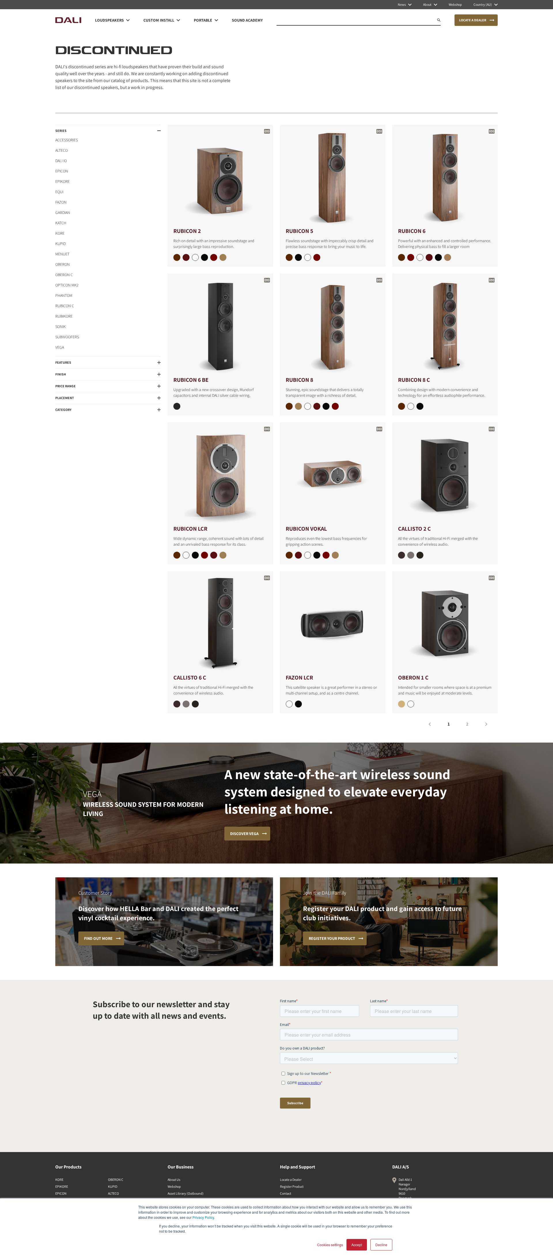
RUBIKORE (64, 316)
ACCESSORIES (66, 140)
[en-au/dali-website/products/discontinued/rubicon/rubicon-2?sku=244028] (176, 257)
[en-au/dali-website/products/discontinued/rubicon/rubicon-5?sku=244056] (316, 257)
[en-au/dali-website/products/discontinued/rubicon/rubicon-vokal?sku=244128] (289, 555)
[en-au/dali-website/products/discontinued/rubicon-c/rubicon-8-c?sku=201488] (401, 406)
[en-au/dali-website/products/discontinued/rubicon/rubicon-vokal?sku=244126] (326, 555)
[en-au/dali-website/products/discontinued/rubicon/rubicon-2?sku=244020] (195, 257)
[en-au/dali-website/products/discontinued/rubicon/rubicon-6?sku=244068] (401, 257)
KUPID (60, 243)
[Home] (68, 20)
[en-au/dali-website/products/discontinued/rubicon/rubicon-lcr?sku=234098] (222, 555)
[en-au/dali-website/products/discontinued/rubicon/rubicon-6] (445, 175)
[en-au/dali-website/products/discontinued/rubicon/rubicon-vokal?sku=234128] (335, 555)
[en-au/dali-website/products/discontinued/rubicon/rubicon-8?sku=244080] (307, 406)
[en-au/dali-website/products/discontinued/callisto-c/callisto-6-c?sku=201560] (186, 704)
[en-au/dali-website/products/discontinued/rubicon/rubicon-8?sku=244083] (326, 406)
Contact (285, 1193)
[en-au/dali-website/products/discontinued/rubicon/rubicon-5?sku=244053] (298, 257)
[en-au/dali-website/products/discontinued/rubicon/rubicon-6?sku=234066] (429, 257)
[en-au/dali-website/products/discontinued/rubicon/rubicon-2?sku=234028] (222, 257)
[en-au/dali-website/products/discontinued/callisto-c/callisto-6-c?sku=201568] (176, 704)
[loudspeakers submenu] (128, 20)
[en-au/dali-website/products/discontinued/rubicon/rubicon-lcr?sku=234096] (213, 555)
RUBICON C (64, 305)
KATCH (60, 222)
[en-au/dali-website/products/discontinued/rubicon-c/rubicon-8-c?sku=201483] (419, 406)
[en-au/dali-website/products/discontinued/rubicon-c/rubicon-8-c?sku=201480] (410, 406)
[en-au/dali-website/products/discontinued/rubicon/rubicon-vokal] (332, 473)
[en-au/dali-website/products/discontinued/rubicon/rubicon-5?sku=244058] (289, 257)
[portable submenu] (216, 20)
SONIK (60, 326)
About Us (174, 1179)
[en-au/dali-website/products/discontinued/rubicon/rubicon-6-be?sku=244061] (176, 406)
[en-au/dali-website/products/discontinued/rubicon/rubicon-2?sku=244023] (204, 257)
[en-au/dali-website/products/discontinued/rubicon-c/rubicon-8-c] (445, 324)
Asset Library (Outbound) (186, 1193)
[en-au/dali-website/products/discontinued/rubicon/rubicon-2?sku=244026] (213, 257)
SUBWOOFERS (67, 336)
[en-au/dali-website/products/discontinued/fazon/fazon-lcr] (332, 622)
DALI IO (61, 160)
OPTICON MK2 (67, 285)
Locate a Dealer (291, 1179)
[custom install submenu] (178, 20)
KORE (60, 233)
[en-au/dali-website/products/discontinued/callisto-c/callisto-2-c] (445, 473)
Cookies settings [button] (330, 1244)
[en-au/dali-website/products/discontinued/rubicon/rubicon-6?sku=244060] (419, 257)
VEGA (59, 347)
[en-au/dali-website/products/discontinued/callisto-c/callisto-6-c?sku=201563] (195, 704)
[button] (108, 130)
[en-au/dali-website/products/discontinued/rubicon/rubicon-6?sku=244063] (438, 257)
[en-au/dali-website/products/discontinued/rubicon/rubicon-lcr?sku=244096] (204, 555)
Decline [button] (381, 1244)
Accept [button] (356, 1244)
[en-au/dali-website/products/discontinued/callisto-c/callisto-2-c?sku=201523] (419, 555)
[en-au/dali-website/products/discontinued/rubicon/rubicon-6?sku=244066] (410, 257)
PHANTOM (63, 295)
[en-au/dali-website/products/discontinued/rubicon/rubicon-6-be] (220, 324)
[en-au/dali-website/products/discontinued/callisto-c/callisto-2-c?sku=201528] (401, 555)
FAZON (61, 202)
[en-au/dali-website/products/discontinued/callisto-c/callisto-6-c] (220, 622)
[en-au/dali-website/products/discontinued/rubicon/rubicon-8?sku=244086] (335, 406)
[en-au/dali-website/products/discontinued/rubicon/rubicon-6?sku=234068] (447, 257)
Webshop (174, 1186)
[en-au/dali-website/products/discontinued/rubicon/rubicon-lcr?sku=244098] (176, 555)
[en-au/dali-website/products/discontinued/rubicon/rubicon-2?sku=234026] (186, 257)
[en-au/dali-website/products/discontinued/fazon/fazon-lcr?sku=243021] (298, 704)
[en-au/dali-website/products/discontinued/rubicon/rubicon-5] (332, 175)
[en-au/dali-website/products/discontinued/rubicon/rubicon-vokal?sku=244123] (316, 555)
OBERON (62, 264)
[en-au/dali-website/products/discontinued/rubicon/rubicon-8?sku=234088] (298, 406)
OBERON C (64, 274)
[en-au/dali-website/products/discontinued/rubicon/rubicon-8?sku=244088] (289, 406)
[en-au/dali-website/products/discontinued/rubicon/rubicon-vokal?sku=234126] (298, 555)
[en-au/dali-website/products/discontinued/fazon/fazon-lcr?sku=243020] (289, 704)
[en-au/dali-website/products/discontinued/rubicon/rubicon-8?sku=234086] (316, 406)
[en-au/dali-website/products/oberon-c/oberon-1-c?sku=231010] (410, 704)
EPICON (61, 171)
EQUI (59, 191)
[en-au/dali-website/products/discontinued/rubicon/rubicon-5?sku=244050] (307, 257)
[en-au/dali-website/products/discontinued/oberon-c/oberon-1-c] (445, 622)
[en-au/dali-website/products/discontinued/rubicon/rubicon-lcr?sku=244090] (186, 555)
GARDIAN (62, 212)
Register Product (292, 1186)
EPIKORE (62, 181)
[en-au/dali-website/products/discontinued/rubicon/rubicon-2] (220, 175)
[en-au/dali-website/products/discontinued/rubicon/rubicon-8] (332, 324)
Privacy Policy (203, 1217)
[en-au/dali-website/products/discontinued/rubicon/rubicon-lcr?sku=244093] (195, 555)
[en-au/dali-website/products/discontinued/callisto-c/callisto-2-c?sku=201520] (410, 555)
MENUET (62, 254)
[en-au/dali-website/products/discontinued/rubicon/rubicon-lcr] (220, 473)
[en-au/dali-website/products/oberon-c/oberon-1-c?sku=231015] (401, 704)
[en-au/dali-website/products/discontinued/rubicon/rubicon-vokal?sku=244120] (307, 555)
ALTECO (61, 150)
